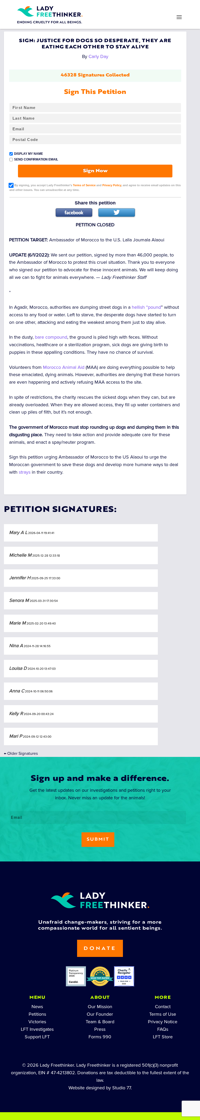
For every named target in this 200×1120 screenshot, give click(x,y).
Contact (163, 1006)
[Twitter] (116, 212)
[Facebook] (74, 212)
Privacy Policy (111, 184)
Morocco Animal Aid (63, 367)
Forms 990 (100, 1037)
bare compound (51, 337)
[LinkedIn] (83, 7)
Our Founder (100, 1014)
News (37, 1006)
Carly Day (98, 56)
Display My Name (28, 154)
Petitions (37, 1014)
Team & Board (100, 1022)
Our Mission (100, 1006)
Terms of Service (84, 184)
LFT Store (163, 1037)
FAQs (162, 1029)
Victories (37, 1022)
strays (24, 472)
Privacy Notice (162, 1022)
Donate (100, 949)
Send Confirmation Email (36, 159)
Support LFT (37, 1037)
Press (99, 1029)
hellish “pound (146, 307)
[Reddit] (116, 7)
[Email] (150, 7)
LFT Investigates (37, 1029)
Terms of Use (162, 1014)
